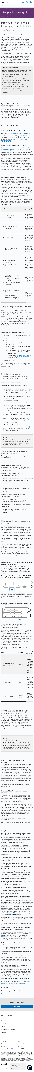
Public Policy (4, 1035)
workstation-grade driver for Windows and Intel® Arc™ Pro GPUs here (15, 148)
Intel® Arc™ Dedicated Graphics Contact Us (15, 982)
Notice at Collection (22, 1048)
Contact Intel (4, 1018)
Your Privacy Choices (6, 1048)
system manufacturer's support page (20, 456)
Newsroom (4, 1021)
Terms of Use (21, 1039)
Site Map (3, 1046)
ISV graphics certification (15, 976)
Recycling (20, 1046)
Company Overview (6, 1015)
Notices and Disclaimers (13, 1055)
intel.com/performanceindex (21, 1054)
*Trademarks (4, 1041)
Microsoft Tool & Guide (22, 355)
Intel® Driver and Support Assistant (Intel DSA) (17, 427)
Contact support (17, 1006)
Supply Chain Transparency (24, 1043)
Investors (3, 1023)
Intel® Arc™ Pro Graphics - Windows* (16, 912)
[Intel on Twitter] (6, 1068)
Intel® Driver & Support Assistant (19, 133)
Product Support (6, 6)
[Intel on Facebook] (2, 1068)
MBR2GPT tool (5, 937)
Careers (3, 1026)
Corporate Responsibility (8, 1029)
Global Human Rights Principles (24, 1058)
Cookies (19, 1041)
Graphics (14, 6)
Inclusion (3, 1032)
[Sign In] (23, 2)
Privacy (2, 1043)
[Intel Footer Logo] (4, 1064)
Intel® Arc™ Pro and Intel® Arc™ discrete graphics (16, 139)
